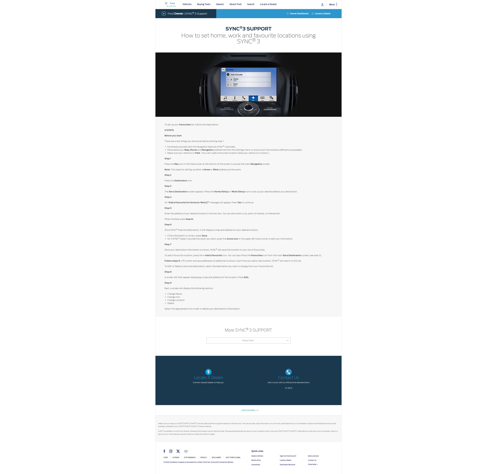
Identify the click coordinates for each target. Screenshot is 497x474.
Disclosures (248, 410)
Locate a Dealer (323, 13)
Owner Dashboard (299, 13)
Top (344, 462)
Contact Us (288, 378)
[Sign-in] (322, 4)
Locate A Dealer (208, 378)
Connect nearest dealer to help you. (208, 382)
